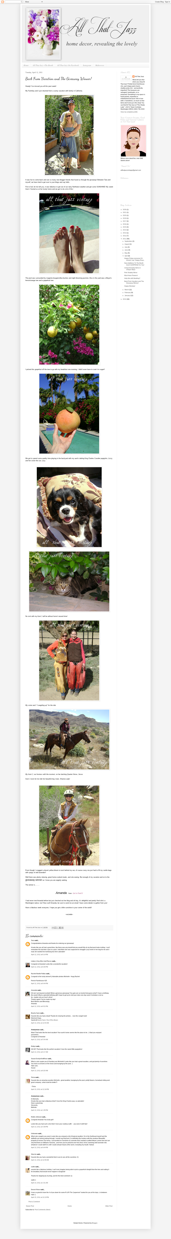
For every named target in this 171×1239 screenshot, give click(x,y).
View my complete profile (129, 112)
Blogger (94, 1223)
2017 (125, 221)
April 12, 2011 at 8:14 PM (39, 954)
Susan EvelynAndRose (39, 1059)
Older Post (108, 1206)
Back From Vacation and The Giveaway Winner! (134, 282)
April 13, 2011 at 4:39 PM (39, 1127)
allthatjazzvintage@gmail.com (131, 170)
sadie (33, 1167)
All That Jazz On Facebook (68, 65)
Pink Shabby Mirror (130, 272)
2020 (125, 215)
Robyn (33, 1046)
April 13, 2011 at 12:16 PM (40, 1089)
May (126, 253)
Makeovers (99, 65)
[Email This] (53, 927)
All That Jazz (139, 76)
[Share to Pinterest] (62, 927)
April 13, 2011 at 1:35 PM (39, 1110)
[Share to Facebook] (60, 927)
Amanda (34, 990)
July (126, 247)
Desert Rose (35, 1189)
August (127, 244)
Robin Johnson (36, 1117)
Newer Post (30, 1206)
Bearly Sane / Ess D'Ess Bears (47, 1020)
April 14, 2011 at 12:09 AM (40, 1160)
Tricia (33, 1077)
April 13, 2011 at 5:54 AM (39, 1039)
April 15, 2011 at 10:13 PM (40, 1197)
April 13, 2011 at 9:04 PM (39, 1147)
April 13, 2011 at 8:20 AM (39, 1071)
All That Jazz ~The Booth (43, 65)
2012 (125, 236)
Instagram (87, 65)
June (126, 250)
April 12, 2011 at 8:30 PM (39, 967)
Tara (32, 940)
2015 (125, 227)
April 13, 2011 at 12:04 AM (40, 1023)
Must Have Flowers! (131, 275)
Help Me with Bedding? (132, 278)
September (128, 241)
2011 (125, 239)
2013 (125, 233)
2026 (125, 209)
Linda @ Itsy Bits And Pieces (41, 961)
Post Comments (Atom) (42, 1210)
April (126, 256)
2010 (125, 299)
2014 (125, 230)
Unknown (34, 1133)
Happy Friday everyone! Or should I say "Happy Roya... (134, 259)
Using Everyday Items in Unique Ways (132, 268)
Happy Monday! (129, 286)
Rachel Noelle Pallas (38, 974)
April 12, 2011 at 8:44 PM (39, 983)
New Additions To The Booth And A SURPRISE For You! (134, 264)
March (127, 290)
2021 (125, 212)
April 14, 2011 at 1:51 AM (39, 1183)
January (127, 295)
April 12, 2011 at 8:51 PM (39, 1006)
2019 (125, 218)
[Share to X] (57, 927)
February (128, 292)
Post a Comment (34, 1202)
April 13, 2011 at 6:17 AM (39, 1052)
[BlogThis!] (55, 927)
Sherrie (33, 1154)
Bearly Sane (35, 1013)
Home (26, 65)
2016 (125, 224)
